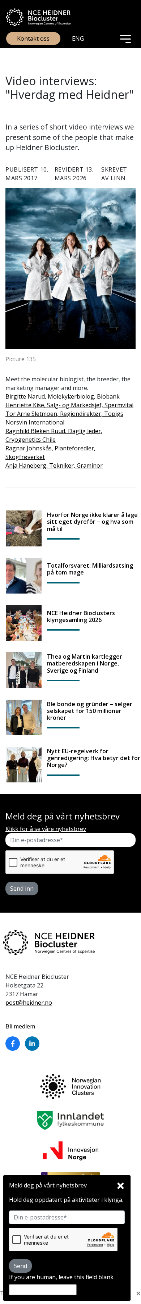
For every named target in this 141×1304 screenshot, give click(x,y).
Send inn (22, 888)
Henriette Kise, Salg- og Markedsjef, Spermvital (69, 405)
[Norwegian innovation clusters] (70, 1086)
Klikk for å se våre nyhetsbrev (45, 829)
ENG (78, 38)
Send (20, 1266)
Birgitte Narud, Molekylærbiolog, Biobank (62, 396)
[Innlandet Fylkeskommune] (70, 1120)
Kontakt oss (33, 38)
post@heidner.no (28, 1003)
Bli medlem (20, 1026)
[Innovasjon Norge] (70, 1150)
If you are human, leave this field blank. (62, 1277)
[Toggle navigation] (125, 38)
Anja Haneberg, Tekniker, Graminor (54, 465)
